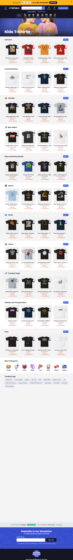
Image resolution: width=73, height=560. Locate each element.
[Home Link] (14, 8)
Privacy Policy (33, 543)
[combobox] (32, 8)
